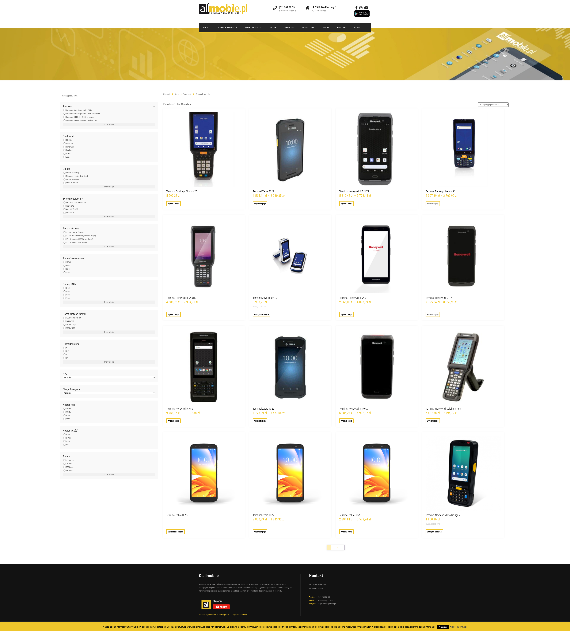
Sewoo (68, 154)
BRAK (68, 419)
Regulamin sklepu (239, 615)
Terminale (187, 94)
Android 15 (70, 213)
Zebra (68, 157)
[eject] (362, 13)
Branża (66, 169)
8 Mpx (68, 415)
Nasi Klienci (308, 27)
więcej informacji (458, 627)
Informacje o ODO (224, 615)
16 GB (68, 272)
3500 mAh (69, 467)
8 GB (68, 288)
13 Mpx (68, 412)
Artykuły (289, 27)
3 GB (68, 298)
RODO (357, 27)
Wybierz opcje (173, 203)
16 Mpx (68, 409)
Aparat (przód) (70, 430)
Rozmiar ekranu (71, 344)
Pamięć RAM (69, 284)
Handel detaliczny (72, 173)
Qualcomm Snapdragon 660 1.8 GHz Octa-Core (83, 114)
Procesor (67, 106)
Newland (69, 150)
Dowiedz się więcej (175, 532)
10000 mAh (70, 460)
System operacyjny (73, 198)
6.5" (67, 351)
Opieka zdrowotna (72, 179)
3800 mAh (69, 470)
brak (67, 445)
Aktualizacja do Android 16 (76, 203)
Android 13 (70, 206)
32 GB (68, 269)
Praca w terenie (72, 183)
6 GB (68, 291)
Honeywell (70, 147)
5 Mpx (68, 438)
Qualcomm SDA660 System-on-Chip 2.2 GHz (82, 120)
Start (206, 27)
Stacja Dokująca (71, 389)
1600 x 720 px (71, 325)
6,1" (67, 354)
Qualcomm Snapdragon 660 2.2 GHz (79, 110)
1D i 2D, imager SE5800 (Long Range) (79, 239)
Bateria (66, 456)
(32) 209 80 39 (287, 7)
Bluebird (69, 140)
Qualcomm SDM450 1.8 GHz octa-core (80, 117)
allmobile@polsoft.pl (287, 11)
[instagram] (360, 7)
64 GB (68, 266)
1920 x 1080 (70, 328)
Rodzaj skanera (71, 228)
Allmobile (167, 94)
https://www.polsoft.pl (327, 604)
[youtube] (366, 7)
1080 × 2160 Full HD (73, 318)
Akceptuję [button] (443, 627)
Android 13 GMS (72, 209)
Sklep (273, 27)
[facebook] (356, 7)
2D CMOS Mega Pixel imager (76, 242)
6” (67, 348)
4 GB (68, 295)
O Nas (326, 27)
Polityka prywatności (207, 615)
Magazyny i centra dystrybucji (77, 176)
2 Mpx (68, 441)
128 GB (68, 262)
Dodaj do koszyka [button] (261, 314)
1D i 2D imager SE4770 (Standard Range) (81, 236)
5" (67, 358)
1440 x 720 (70, 321)
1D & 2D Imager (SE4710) (75, 232)
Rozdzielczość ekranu (74, 314)
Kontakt (341, 27)
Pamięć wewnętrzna (73, 258)
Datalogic (69, 143)
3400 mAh (69, 464)
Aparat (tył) (69, 405)
